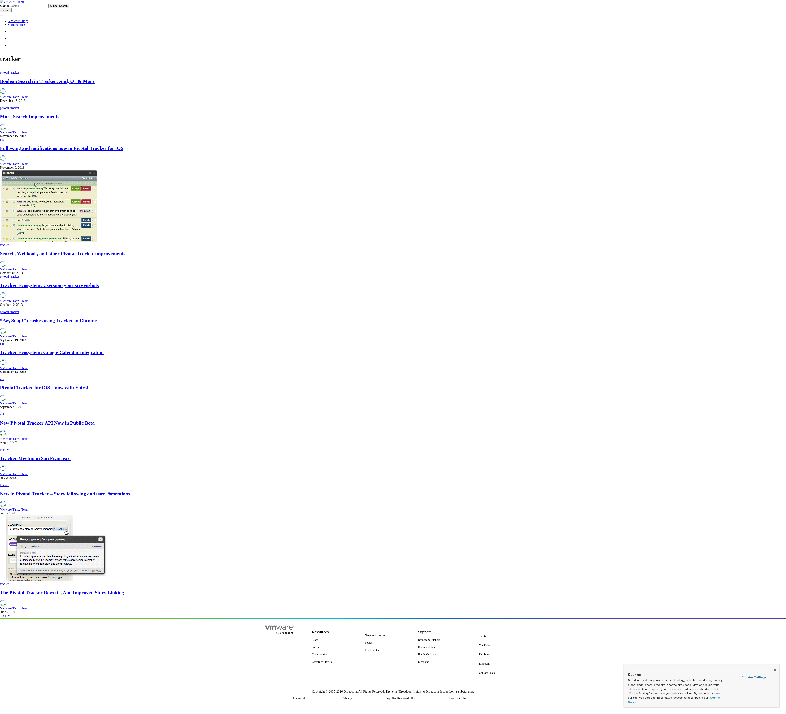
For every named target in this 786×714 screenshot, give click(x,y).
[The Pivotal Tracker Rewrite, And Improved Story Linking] (54, 580)
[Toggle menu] (1, 15)
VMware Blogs (18, 21)
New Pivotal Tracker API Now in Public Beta (47, 423)
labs (2, 343)
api (2, 414)
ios (2, 139)
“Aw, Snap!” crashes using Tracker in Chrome (48, 320)
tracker (4, 245)
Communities (16, 24)
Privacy (347, 698)
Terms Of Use (457, 698)
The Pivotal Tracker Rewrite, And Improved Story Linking (62, 592)
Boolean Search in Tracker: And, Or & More (47, 81)
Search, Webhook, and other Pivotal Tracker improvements (62, 253)
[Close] (775, 670)
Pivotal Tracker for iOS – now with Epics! (44, 387)
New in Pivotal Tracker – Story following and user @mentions (65, 493)
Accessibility (300, 698)
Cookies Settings (754, 677)
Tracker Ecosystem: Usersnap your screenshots (49, 285)
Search (4, 5)
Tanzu (20, 1)
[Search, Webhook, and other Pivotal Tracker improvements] (49, 241)
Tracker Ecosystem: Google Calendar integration (52, 352)
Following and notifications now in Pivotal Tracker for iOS (61, 148)
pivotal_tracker (9, 72)
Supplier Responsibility (400, 698)
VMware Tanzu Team (14, 97)
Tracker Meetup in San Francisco (35, 458)
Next (8, 615)
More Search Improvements (29, 116)
